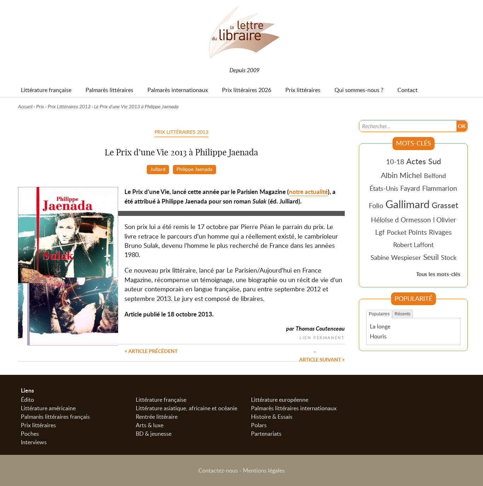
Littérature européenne (279, 400)
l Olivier (444, 219)
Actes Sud (423, 161)
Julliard (157, 168)
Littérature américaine (48, 408)
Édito (27, 400)
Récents (403, 313)
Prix (40, 106)
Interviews (34, 442)
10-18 (395, 161)
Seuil (431, 257)
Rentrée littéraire (157, 417)
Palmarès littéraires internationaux (294, 408)
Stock (448, 257)
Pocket (396, 232)
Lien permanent (322, 337)
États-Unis (383, 188)
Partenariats (266, 434)
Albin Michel (401, 175)
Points (417, 232)
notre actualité (308, 192)
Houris (378, 336)
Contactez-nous (218, 470)
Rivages (440, 232)
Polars (259, 425)
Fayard (410, 188)
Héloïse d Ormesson (401, 219)
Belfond (435, 175)
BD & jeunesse (153, 434)
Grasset (445, 205)
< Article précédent (151, 350)
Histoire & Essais (271, 417)
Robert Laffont (413, 244)
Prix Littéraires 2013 (69, 106)
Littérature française (161, 400)
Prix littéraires (38, 425)
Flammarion (439, 188)
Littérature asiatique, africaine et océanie (186, 408)
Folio (376, 205)
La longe (380, 326)
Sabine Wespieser (396, 257)
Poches (30, 434)
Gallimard (407, 203)
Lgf (380, 232)
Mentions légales (264, 470)
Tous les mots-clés (438, 274)
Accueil (25, 106)
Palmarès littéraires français (55, 417)
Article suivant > (322, 359)
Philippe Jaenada (194, 168)
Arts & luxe (149, 425)
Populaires (379, 313)
